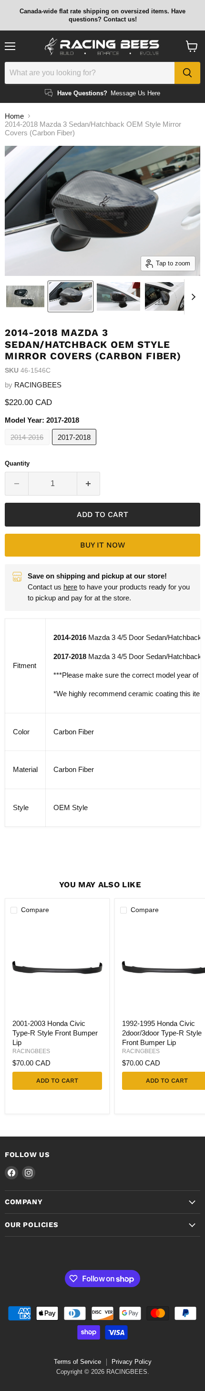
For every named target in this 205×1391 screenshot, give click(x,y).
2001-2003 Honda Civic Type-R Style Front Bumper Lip (55, 1032)
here (70, 587)
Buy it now (102, 544)
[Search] (187, 73)
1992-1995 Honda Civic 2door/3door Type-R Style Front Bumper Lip (162, 1032)
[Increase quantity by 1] (89, 484)
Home (14, 116)
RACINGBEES (38, 385)
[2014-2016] (28, 447)
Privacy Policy (132, 1361)
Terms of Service (77, 1361)
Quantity (17, 463)
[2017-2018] (75, 447)
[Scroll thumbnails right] (191, 297)
